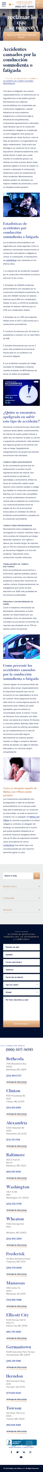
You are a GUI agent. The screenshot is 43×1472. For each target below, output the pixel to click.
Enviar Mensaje (21, 1024)
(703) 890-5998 (14, 1300)
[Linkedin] (24, 1453)
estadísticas (11, 260)
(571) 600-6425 (13, 1393)
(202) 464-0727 (13, 1075)
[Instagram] (30, 1453)
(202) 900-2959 (14, 1238)
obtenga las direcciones (16, 1082)
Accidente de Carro (13, 81)
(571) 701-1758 (13, 1139)
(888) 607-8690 (24, 7)
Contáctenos (8, 845)
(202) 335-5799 (14, 1204)
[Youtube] (21, 1458)
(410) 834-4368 (13, 1425)
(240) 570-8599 (14, 1268)
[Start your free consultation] (39, 4)
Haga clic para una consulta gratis (21, 36)
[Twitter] (17, 1453)
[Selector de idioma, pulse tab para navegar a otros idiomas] (11, 4)
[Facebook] (11, 1453)
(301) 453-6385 (13, 1107)
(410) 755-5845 (13, 1332)
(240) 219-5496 (13, 1361)
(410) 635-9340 (13, 1171)
